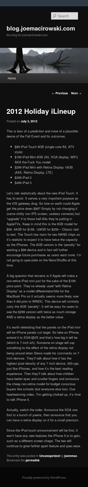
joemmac (70, 456)
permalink (33, 460)
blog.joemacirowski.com (41, 28)
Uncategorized (49, 456)
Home (12, 78)
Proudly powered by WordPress (44, 477)
